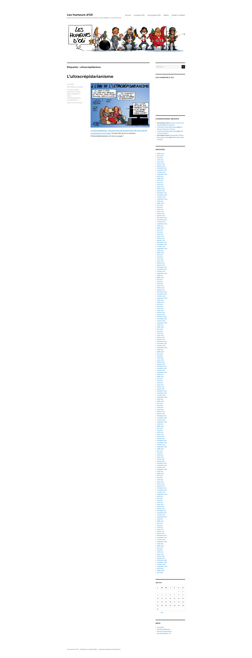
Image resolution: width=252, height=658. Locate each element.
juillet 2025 (160, 178)
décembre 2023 (162, 217)
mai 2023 (160, 232)
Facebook (75, 94)
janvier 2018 (161, 364)
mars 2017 (160, 385)
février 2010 (160, 556)
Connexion (160, 627)
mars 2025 (160, 187)
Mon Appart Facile (163, 137)
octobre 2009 (161, 564)
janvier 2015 (161, 438)
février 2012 (160, 506)
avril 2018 (160, 358)
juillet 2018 (160, 352)
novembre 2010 (162, 537)
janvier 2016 (161, 414)
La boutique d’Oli (154, 15)
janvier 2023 (161, 240)
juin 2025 (160, 180)
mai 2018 (160, 356)
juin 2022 (160, 255)
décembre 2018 (162, 341)
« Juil (161, 612)
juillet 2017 (160, 376)
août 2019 (160, 325)
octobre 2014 (161, 445)
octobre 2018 (161, 345)
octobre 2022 (161, 246)
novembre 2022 (162, 244)
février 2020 (161, 312)
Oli (79, 94)
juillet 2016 (160, 401)
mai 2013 (160, 478)
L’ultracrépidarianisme (90, 76)
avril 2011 (160, 527)
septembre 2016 (162, 397)
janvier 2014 (161, 461)
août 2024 (160, 201)
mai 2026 (160, 158)
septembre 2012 (162, 494)
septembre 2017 (162, 372)
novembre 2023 (162, 220)
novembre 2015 (162, 418)
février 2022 (161, 263)
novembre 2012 (162, 490)
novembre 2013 (162, 465)
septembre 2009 (162, 566)
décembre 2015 (162, 416)
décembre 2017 (162, 366)
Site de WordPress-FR (164, 633)
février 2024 (161, 213)
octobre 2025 (161, 172)
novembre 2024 (162, 195)
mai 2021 (160, 281)
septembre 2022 (162, 248)
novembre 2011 (162, 513)
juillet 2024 (160, 203)
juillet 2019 (160, 327)
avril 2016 (160, 407)
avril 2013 (160, 480)
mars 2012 (160, 504)
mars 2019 (160, 335)
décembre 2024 (162, 193)
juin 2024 (160, 205)
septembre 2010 (162, 542)
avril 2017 (160, 383)
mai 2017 (160, 381)
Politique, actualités (76, 87)
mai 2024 (160, 207)
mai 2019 (160, 331)
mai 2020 (160, 306)
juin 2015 (160, 428)
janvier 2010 (161, 558)
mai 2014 (160, 453)
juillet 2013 (160, 473)
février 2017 (160, 387)
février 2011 (160, 531)
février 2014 (160, 459)
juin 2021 (160, 279)
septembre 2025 (162, 174)
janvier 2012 (161, 508)
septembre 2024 (162, 199)
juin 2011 (160, 523)
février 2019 (161, 337)
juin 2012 (160, 498)
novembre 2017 (162, 368)
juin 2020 (160, 304)
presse (69, 96)
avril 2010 (160, 552)
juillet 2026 (160, 153)
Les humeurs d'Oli (80, 14)
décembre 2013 (161, 463)
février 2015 (160, 436)
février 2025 (161, 189)
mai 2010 (160, 550)
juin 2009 (160, 572)
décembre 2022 (162, 242)
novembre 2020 (162, 294)
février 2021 (160, 288)
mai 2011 (160, 525)
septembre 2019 (162, 323)
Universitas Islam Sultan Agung (167, 127)
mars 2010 (160, 554)
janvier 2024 (161, 215)
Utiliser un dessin (178, 15)
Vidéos (166, 15)
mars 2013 (160, 482)
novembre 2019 (162, 319)
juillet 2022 (160, 253)
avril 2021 (160, 284)
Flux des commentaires (164, 631)
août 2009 (160, 568)
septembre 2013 (162, 469)
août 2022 (160, 251)
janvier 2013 (161, 486)
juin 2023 (160, 230)
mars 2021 (160, 286)
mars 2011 (160, 529)
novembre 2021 (162, 269)
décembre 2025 (162, 168)
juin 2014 (160, 451)
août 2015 (160, 424)
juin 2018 (160, 354)
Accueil (128, 15)
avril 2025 (160, 184)
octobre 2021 (161, 271)
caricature (70, 89)
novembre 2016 (162, 393)
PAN (68, 87)
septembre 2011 (162, 517)
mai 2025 (160, 182)
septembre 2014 (162, 447)
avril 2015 (160, 432)
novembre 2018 (162, 343)
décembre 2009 (162, 560)
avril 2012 (160, 502)
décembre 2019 (162, 317)
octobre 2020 (161, 296)
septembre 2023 (162, 224)
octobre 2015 (161, 420)
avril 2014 (160, 455)
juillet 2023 (160, 228)
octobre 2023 (161, 222)
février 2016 (161, 411)
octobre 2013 (161, 467)
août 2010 (160, 544)
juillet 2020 (160, 302)
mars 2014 (160, 457)
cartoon (76, 89)
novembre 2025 (162, 170)
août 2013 (160, 471)
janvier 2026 (161, 166)
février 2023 (161, 238)
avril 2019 (160, 333)
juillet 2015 (160, 426)
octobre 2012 (161, 492)
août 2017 (160, 374)
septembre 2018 (162, 348)
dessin (69, 94)
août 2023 (160, 226)
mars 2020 (160, 310)
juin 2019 (160, 329)
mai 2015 (160, 430)
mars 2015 (160, 434)
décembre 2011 (161, 511)
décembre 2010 (162, 535)
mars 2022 (160, 261)
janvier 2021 (161, 290)
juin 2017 (160, 378)
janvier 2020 (161, 314)
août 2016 (160, 399)
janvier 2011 (160, 533)
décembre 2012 (162, 488)
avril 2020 (160, 308)
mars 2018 (160, 360)
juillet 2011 (160, 521)
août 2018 (160, 350)
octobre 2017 (161, 370)
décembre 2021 (162, 267)
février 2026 (161, 164)
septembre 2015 (162, 422)
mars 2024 (160, 211)
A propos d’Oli (139, 15)
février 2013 (160, 484)
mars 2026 (160, 162)
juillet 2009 (160, 570)
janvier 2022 (161, 265)
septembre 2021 (162, 273)
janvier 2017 (161, 389)
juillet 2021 (160, 277)
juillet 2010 (160, 546)
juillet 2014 (160, 449)
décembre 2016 (162, 391)
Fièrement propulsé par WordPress (110, 649)
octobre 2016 (161, 395)
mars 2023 (160, 236)
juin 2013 (160, 475)
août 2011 (160, 519)
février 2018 (160, 362)
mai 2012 (160, 500)
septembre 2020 (162, 298)
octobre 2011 (161, 515)
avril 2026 (160, 160)
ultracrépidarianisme (74, 98)
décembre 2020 (162, 292)
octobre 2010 (161, 539)
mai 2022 (160, 257)
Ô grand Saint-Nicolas (176, 135)
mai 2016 (160, 405)
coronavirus (70, 91)
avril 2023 (160, 234)
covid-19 (77, 91)
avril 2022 (160, 259)
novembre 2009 (162, 562)
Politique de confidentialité (88, 649)
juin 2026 (160, 156)
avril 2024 (160, 209)
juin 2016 (160, 403)
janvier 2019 (161, 339)
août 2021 (160, 275)
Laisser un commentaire (75, 102)
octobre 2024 (161, 197)
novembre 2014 (162, 442)
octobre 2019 (161, 321)
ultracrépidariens (72, 100)
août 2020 (160, 300)
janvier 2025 (161, 191)
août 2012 (160, 496)
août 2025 (160, 176)
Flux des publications (163, 629)
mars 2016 (160, 409)
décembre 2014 (162, 440)
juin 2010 (160, 548)
